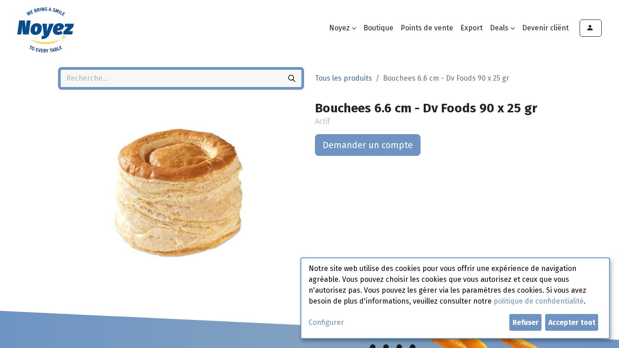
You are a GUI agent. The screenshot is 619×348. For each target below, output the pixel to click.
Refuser (526, 322)
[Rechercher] (291, 78)
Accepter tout (571, 322)
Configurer (326, 322)
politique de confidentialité (538, 301)
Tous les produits (343, 78)
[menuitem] (378, 28)
